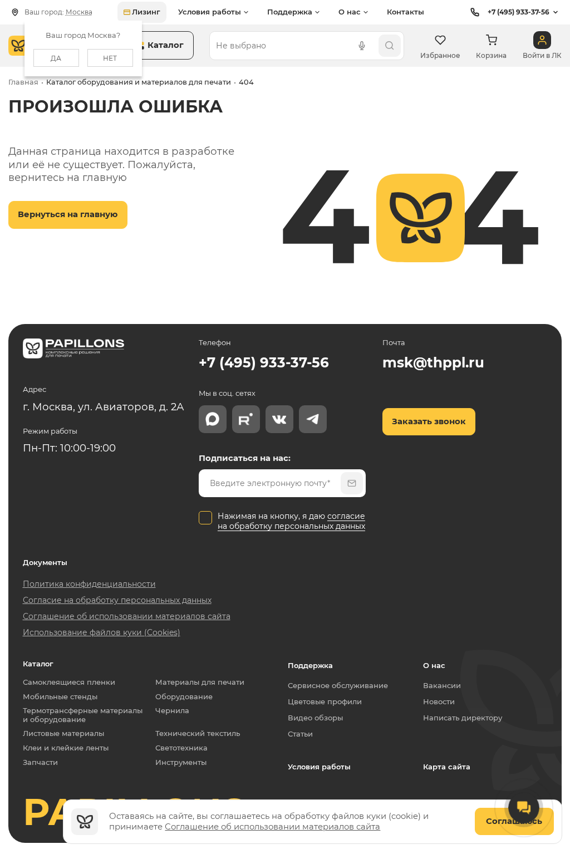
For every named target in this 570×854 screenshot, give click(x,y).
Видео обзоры (315, 717)
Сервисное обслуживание (338, 685)
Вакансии (442, 685)
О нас (434, 665)
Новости (439, 701)
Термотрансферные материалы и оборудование (85, 715)
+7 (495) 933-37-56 (518, 12)
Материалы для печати (199, 682)
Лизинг (146, 11)
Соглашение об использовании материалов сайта (272, 827)
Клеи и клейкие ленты (66, 748)
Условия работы (319, 766)
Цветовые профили (325, 701)
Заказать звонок (429, 421)
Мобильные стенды (60, 697)
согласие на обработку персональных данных (291, 521)
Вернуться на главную (67, 214)
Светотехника (181, 748)
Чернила (172, 710)
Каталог (38, 664)
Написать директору (462, 717)
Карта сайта (446, 766)
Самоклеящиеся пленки (69, 682)
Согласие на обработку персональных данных (117, 600)
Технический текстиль (197, 733)
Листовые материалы (63, 733)
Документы (45, 562)
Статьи (300, 733)
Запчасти (40, 762)
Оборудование (184, 697)
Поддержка (310, 665)
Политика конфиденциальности (89, 584)
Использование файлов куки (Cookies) (101, 632)
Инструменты (181, 762)
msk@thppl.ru (433, 362)
